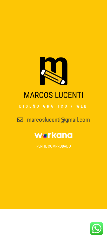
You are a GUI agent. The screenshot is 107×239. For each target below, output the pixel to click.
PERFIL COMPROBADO (53, 146)
